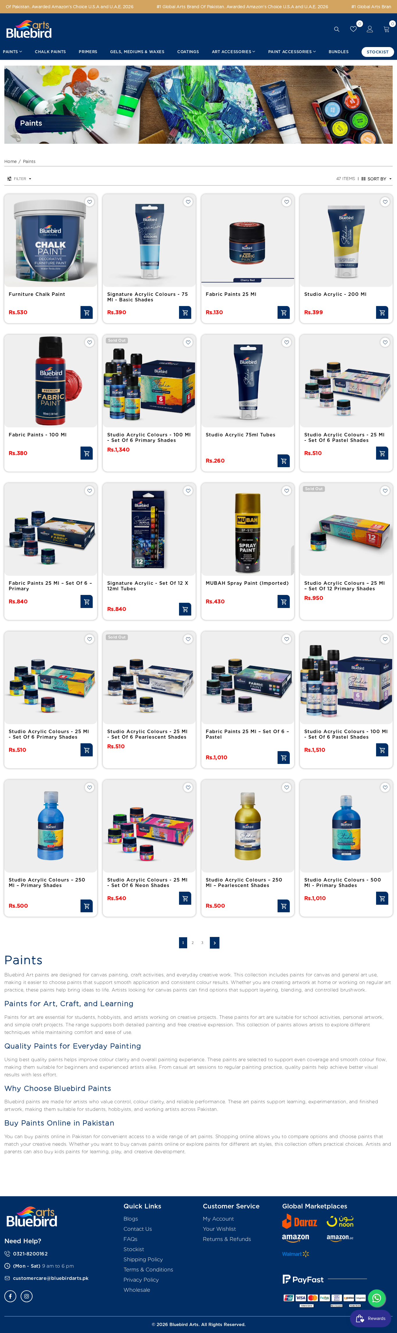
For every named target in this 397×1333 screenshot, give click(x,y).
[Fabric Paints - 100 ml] (50, 381)
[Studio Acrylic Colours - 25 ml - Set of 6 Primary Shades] (50, 678)
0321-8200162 (30, 1254)
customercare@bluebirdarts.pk (51, 1278)
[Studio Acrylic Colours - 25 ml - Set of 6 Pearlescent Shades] (149, 678)
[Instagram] (27, 1296)
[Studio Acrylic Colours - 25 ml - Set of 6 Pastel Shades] (346, 381)
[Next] (215, 943)
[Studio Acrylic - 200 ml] (346, 240)
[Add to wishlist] (89, 201)
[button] (377, 179)
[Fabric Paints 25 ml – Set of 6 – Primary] (50, 529)
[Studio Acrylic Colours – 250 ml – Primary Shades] (50, 826)
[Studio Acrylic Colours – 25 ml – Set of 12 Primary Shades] (346, 529)
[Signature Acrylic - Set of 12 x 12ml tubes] (149, 529)
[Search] (337, 29)
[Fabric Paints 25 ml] (247, 240)
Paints (29, 161)
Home (10, 161)
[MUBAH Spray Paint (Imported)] (247, 529)
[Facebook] (10, 1296)
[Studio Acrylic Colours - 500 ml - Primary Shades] (346, 826)
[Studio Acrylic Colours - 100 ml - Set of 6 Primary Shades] (149, 381)
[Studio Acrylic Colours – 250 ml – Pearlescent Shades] (247, 826)
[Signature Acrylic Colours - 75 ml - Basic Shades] (149, 240)
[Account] (370, 29)
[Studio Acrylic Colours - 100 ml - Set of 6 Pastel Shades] (346, 678)
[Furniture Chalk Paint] (50, 240)
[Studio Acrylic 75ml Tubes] (247, 381)
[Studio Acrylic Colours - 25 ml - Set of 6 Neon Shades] (149, 826)
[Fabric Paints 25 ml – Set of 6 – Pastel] (247, 678)
